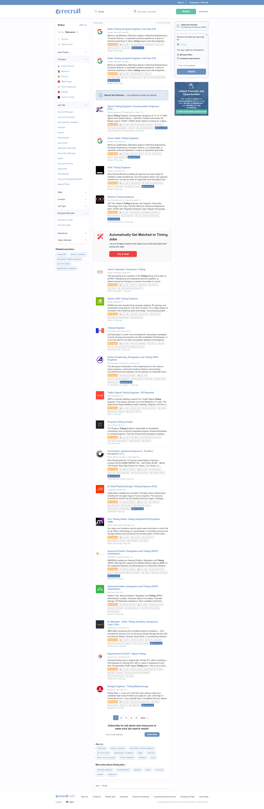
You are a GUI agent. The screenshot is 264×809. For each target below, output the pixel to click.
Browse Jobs (110, 796)
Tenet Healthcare (68, 86)
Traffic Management (118, 128)
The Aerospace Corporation (118, 363)
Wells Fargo (66, 81)
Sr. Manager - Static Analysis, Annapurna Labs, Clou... (133, 623)
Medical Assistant (78, 254)
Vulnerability (133, 608)
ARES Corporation (114, 272)
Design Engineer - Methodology (128, 686)
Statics (151, 44)
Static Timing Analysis (119, 77)
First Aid (137, 408)
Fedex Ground (67, 66)
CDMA (159, 640)
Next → (144, 717)
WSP (109, 396)
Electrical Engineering (155, 77)
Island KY (126, 272)
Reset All (83, 25)
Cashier (100, 774)
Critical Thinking (117, 411)
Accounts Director (65, 163)
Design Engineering (141, 702)
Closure (137, 537)
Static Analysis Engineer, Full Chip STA (132, 28)
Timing (145, 541)
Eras (135, 314)
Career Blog (203, 796)
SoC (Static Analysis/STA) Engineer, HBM (134, 520)
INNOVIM (111, 557)
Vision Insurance (117, 676)
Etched (110, 171)
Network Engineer (121, 196)
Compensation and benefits (131, 288)
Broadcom (111, 689)
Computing (114, 505)
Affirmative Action (117, 541)
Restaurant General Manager (69, 259)
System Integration (151, 608)
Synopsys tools (143, 505)
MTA (162, 343)
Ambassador (63, 173)
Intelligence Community (119, 379)
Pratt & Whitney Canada (116, 457)
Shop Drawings (139, 343)
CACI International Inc (116, 200)
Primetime (135, 705)
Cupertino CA (119, 171)
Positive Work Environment (138, 673)
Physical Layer (142, 643)
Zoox (109, 425)
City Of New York (114, 331)
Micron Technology (115, 525)
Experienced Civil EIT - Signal (127, 653)
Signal (159, 125)
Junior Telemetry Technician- (126, 269)
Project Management (118, 441)
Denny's (64, 76)
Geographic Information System (131, 347)
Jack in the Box (68, 97)
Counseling (124, 473)
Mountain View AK (121, 32)
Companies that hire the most (165, 796)
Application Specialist (67, 148)
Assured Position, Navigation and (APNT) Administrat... (133, 552)
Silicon (127, 48)
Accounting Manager (67, 153)
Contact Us (97, 796)
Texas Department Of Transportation (121, 112)
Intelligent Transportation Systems (148, 669)
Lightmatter (112, 489)
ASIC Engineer (119, 167)
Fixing (120, 186)
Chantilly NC (135, 363)
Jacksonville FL (124, 657)
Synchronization (152, 216)
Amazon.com (112, 627)
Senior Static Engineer (123, 138)
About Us (84, 796)
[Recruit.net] (68, 11)
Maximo (144, 285)
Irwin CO (119, 592)
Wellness (161, 379)
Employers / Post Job (198, 2)
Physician (159, 770)
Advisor (61, 132)
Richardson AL (129, 525)
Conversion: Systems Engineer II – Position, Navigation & (130, 452)
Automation (121, 157)
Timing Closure (134, 186)
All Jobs (64, 39)
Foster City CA (118, 425)
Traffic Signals (116, 673)
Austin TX (139, 112)
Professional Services (143, 125)
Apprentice (62, 168)
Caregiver (112, 774)
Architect (61, 127)
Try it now (123, 254)
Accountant (63, 142)
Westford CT (118, 302)
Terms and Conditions (187, 802)
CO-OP (112, 473)
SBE (132, 128)
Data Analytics (157, 569)
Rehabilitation (158, 473)
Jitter (160, 44)
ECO (111, 186)
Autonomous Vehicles (152, 437)
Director (151, 753)
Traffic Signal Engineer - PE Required (131, 392)
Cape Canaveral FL (132, 200)
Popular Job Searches (141, 796)
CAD (111, 347)
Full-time (125, 44)
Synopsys (149, 537)
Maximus (65, 71)
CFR (135, 285)
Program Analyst (120, 421)
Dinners (137, 183)
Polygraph (114, 216)
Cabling (155, 285)
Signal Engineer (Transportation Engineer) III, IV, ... (133, 107)
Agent (60, 158)
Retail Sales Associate (106, 758)
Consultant (61, 254)
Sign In (181, 2)
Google (110, 32)
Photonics (128, 505)
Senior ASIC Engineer (123, 298)
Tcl (149, 74)
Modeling (156, 314)
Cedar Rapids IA (133, 457)
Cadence (155, 502)
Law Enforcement (146, 128)
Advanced (203, 11)
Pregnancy (114, 611)
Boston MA (121, 489)
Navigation (138, 379)
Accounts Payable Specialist (70, 179)
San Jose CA (122, 689)
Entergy (64, 91)
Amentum (111, 592)
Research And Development (129, 573)
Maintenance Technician (66, 268)
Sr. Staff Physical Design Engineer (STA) (132, 486)
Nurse (140, 753)
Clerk (153, 758)
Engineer (116, 327)
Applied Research (141, 473)
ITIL (139, 216)
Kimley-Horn (112, 657)
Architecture (157, 605)
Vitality (153, 343)
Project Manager (127, 758)
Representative (123, 770)
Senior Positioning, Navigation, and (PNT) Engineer (133, 358)
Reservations (150, 408)
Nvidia (110, 302)
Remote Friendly (128, 375)
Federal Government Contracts (146, 212)
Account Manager (65, 111)
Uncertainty (138, 44)
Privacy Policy (203, 802)
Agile (125, 705)
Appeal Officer (64, 184)
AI (111, 157)
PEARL (150, 640)
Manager (137, 770)
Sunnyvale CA (120, 141)
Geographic (128, 216)
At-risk (147, 441)
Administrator (63, 137)
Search (186, 11)
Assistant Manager (104, 770)
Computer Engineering (154, 183)
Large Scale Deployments (120, 643)
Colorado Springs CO (124, 557)
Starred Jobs (67, 44)
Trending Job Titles (187, 796)
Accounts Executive (66, 117)
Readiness (136, 441)
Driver (148, 770)
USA (71, 802)
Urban (136, 437)
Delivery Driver (63, 264)
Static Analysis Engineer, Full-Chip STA (132, 58)
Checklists (114, 48)
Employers (124, 796)
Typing (113, 288)
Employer (65, 219)
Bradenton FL (118, 396)
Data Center (138, 154)
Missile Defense (160, 573)
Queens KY (125, 331)
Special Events (135, 411)
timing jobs (98, 22)
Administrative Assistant (68, 122)
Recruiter (64, 225)
